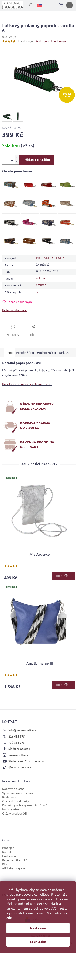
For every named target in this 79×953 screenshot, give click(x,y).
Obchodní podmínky (15, 801)
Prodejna (8, 848)
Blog (5, 864)
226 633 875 (16, 736)
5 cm (39, 292)
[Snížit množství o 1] (17, 162)
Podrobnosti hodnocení (51, 41)
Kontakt (7, 852)
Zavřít (11, 322)
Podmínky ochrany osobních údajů (24, 805)
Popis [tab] (9, 352)
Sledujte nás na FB (20, 748)
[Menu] (69, 6)
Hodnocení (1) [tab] (46, 352)
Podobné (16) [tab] (25, 352)
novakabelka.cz (18, 755)
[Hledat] (28, 4)
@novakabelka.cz (19, 767)
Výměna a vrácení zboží (17, 793)
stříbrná (41, 284)
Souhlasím (38, 941)
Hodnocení (9, 856)
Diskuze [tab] (64, 352)
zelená (40, 278)
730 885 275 (16, 742)
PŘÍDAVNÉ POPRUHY (50, 257)
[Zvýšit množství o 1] (17, 157)
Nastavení (38, 928)
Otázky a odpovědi (14, 813)
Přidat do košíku (37, 159)
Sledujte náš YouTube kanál (26, 761)
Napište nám (10, 809)
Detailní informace (14, 310)
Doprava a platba (13, 788)
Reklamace (9, 797)
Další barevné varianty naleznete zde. (27, 384)
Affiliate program (13, 868)
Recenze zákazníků (14, 860)
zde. (9, 917)
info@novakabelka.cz (22, 730)
